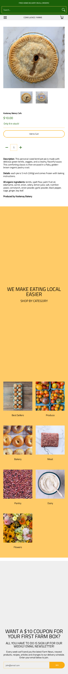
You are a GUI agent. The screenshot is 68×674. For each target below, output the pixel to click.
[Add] (20, 147)
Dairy (50, 503)
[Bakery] (17, 440)
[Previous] (5, 57)
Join (57, 665)
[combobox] (31, 9)
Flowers (18, 547)
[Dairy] (50, 484)
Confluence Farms (33, 17)
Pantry (17, 503)
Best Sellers (18, 415)
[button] (62, 17)
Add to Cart (34, 133)
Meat (50, 459)
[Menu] (5, 17)
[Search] (63, 9)
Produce (50, 415)
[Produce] (50, 396)
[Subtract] (6, 147)
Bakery (17, 459)
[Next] (62, 57)
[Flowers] (17, 528)
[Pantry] (17, 484)
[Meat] (50, 440)
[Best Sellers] (17, 396)
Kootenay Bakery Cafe (12, 113)
